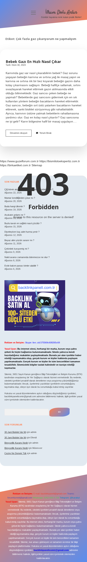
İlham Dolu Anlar (61, 12)
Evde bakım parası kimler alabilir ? (21, 265)
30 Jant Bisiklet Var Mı (15, 432)
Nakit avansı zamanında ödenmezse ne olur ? (27, 257)
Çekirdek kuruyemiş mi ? (16, 249)
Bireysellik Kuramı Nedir (16, 443)
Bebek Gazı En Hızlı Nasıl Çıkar (33, 61)
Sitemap (37, 165)
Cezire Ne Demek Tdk (15, 453)
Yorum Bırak (45, 133)
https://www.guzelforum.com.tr (19, 161)
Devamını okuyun (21, 134)
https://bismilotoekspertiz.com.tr (59, 161)
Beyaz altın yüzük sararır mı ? (19, 240)
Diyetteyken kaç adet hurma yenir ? (21, 232)
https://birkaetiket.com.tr (15, 165)
